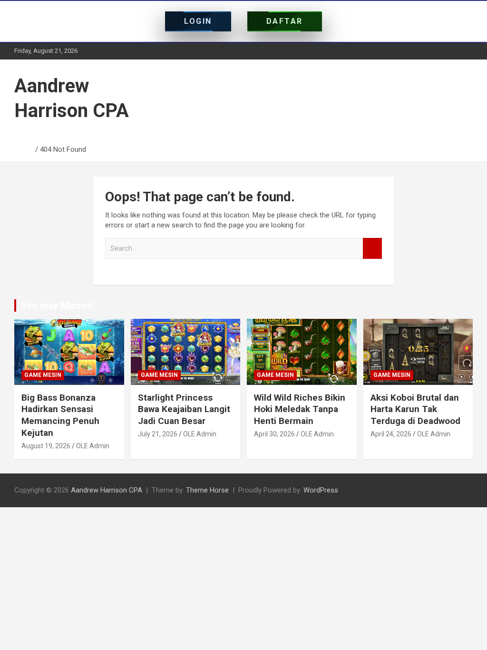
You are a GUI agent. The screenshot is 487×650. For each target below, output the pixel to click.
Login (198, 21)
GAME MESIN (42, 375)
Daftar (284, 21)
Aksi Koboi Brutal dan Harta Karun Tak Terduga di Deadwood (415, 409)
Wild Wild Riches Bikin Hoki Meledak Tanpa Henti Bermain (299, 409)
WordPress (320, 490)
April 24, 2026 (390, 434)
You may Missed (56, 305)
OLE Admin (92, 446)
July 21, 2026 (157, 434)
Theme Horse (207, 490)
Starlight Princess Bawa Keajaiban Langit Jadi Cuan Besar (184, 409)
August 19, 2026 (45, 446)
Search (372, 248)
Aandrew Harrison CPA (106, 490)
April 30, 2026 (274, 434)
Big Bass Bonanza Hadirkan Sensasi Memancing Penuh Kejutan (60, 415)
